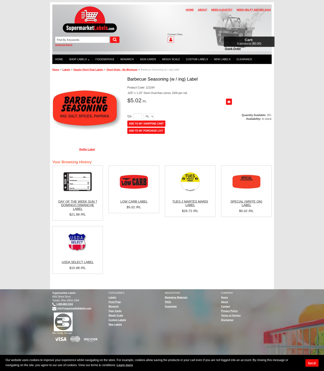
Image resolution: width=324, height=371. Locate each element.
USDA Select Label (78, 262)
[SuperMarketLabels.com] (90, 19)
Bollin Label (87, 149)
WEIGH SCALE (171, 59)
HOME (190, 9)
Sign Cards (115, 311)
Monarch (114, 306)
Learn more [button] (125, 365)
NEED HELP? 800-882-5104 (254, 9)
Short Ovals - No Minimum (121, 69)
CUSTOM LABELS (197, 59)
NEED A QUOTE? (221, 9)
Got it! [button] (312, 362)
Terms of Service (231, 315)
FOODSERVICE (104, 59)
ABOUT (202, 9)
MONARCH (127, 59)
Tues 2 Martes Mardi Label (190, 203)
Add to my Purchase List (146, 130)
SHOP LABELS (78, 59)
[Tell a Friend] (229, 102)
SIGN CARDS (148, 59)
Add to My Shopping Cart (146, 123)
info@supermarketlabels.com (74, 308)
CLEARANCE (244, 59)
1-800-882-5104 (64, 304)
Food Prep (115, 302)
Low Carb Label (134, 201)
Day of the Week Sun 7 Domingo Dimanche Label (77, 205)
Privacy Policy (229, 311)
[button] (249, 42)
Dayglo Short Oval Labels (88, 69)
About (224, 302)
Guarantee (171, 306)
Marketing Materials (176, 297)
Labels (66, 69)
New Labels (115, 324)
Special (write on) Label (246, 203)
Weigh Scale (116, 315)
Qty (129, 116)
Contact (225, 306)
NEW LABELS (222, 59)
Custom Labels (117, 320)
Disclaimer (227, 320)
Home (55, 69)
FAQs (168, 302)
